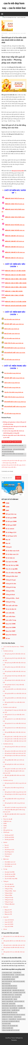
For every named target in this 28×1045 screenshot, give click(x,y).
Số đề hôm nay (17, 441)
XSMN (7, 507)
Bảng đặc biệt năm (6, 990)
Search (18, 477)
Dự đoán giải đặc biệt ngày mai (9, 1012)
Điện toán (6, 859)
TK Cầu (5, 869)
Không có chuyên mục (7, 1017)
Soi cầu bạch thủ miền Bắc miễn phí (10, 1021)
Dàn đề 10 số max (6, 1010)
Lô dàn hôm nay (17, 1017)
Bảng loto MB (8, 914)
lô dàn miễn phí (12, 1019)
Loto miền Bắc (10, 613)
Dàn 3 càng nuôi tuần (7, 999)
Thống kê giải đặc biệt (7, 1028)
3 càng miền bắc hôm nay (8, 974)
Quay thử (5, 917)
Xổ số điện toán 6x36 (12, 551)
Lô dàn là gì (5, 1019)
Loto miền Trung (11, 620)
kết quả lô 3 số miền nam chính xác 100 (15, 768)
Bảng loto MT (8, 910)
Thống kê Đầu (10, 591)
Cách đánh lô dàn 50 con (19, 992)
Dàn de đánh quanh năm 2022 (9, 1005)
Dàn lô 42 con (5, 1008)
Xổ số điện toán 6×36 (10, 864)
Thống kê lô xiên (11, 583)
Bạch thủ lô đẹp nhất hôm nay (9, 988)
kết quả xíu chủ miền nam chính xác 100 (15, 751)
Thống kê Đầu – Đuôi (12, 598)
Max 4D (8, 543)
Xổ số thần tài (10, 558)
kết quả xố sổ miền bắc (8, 451)
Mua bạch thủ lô (21, 1019)
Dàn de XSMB (12, 1003)
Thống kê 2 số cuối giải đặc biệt (10, 1025)
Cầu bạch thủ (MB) (11, 562)
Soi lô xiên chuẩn (6, 1023)
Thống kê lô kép (11, 587)
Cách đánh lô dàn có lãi (8, 994)
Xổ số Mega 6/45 (11, 532)
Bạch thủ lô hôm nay (7, 981)
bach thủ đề (15, 977)
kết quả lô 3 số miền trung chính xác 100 (15, 807)
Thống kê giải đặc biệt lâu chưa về (10, 1030)
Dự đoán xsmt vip (8, 780)
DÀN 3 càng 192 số (6, 997)
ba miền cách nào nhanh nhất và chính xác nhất (12, 446)
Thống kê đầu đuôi (12, 576)
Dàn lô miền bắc (13, 1008)
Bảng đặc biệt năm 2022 (18, 990)
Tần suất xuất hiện (12, 605)
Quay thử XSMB (10, 624)
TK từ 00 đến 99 (11, 609)
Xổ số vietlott (10, 529)
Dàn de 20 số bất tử (19, 1001)
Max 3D (8, 540)
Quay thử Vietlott (11, 635)
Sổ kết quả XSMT (11, 525)
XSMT (7, 510)
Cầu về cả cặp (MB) (11, 569)
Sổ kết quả (6, 832)
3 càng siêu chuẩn (19, 974)
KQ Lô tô (5, 907)
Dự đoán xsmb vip (8, 651)
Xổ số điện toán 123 (12, 554)
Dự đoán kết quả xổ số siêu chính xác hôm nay (13, 1014)
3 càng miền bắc (17, 972)
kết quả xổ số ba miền (18, 449)
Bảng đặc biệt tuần (7, 992)
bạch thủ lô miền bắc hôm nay (9, 985)
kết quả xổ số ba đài (7, 449)
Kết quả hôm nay (11, 514)
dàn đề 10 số (22, 1008)
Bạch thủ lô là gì (6, 983)
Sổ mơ (8, 638)
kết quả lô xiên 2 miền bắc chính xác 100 (15, 736)
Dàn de (15, 999)
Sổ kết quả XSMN (11, 521)
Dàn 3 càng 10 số (16, 997)
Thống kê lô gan (11, 580)
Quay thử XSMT (10, 631)
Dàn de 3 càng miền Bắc (7, 1001)
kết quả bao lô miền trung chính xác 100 (15, 792)
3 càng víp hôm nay (6, 977)
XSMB (7, 503)
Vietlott (5, 842)
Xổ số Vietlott (8, 854)
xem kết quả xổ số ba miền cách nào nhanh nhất (12, 454)
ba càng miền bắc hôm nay (8, 979)
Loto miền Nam (10, 616)
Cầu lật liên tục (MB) (12, 565)
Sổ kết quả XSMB (11, 518)
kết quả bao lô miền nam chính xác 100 (15, 753)
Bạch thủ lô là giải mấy (19, 981)
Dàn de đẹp (20, 1005)
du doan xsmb (18, 994)
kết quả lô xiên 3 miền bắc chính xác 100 (15, 739)
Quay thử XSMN (11, 627)
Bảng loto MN (8, 912)
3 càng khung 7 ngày (7, 972)
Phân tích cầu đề (6, 441)
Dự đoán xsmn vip (8, 744)
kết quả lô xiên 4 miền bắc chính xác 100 (15, 741)
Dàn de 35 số (5, 1003)
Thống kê (8, 547)
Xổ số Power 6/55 (11, 536)
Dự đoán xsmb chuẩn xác (10, 707)
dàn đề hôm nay (15, 1010)
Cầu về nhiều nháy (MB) (13, 572)
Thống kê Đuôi (10, 594)
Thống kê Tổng (10, 602)
